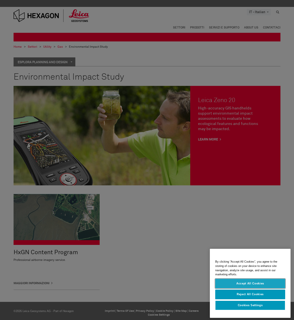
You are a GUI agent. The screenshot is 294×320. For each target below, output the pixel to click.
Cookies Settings (250, 305)
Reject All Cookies (250, 294)
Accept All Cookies (250, 283)
